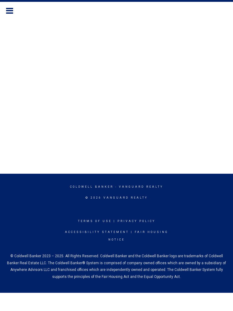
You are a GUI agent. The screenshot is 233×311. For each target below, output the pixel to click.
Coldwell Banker (91, 186)
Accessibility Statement (97, 232)
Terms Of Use (95, 221)
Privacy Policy (136, 221)
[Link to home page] (116, 10)
